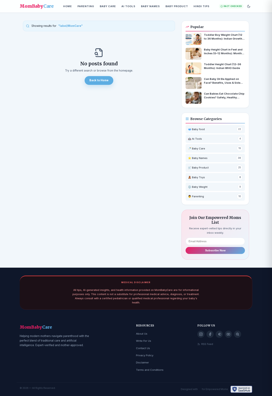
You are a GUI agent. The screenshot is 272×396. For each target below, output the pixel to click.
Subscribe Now (215, 250)
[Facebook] (210, 334)
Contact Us (143, 348)
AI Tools (128, 6)
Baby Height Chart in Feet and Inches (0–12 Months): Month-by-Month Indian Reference (223, 51)
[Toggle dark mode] (248, 6)
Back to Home (99, 80)
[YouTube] (228, 334)
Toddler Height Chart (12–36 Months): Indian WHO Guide (222, 66)
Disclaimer (142, 362)
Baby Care (108, 6)
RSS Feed (207, 344)
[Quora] (237, 334)
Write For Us (143, 340)
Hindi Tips (201, 6)
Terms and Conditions (149, 369)
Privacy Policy (144, 355)
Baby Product (176, 6)
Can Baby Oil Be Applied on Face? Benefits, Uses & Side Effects (222, 81)
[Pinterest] (219, 334)
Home (67, 6)
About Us (141, 333)
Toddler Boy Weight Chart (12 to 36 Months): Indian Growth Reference (223, 37)
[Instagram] (200, 334)
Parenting (85, 6)
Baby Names (150, 6)
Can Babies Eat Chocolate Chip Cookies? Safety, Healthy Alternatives (224, 95)
